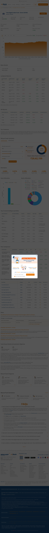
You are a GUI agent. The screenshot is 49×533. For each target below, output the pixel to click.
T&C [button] (24, 276)
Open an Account (30, 274)
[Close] (36, 255)
